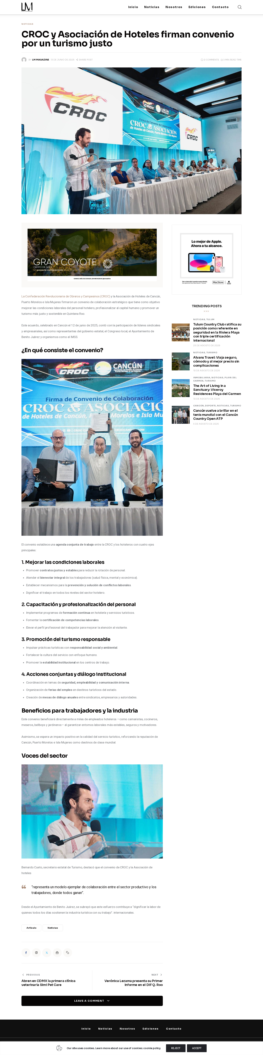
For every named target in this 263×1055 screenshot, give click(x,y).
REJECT (175, 1048)
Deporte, (211, 405)
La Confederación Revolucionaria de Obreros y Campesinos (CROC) (65, 296)
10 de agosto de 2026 (206, 370)
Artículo (31, 927)
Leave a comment (89, 1000)
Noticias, (199, 319)
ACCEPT (196, 1048)
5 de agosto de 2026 (206, 423)
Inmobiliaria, (202, 377)
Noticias (27, 24)
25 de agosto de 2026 (206, 345)
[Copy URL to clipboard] (67, 952)
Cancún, (199, 405)
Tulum (210, 319)
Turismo (211, 352)
